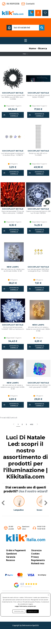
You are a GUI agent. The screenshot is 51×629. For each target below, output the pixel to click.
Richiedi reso (37, 563)
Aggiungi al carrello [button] (14, 114)
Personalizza (19, 611)
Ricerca (42, 48)
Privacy (35, 557)
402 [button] (31, 424)
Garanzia (10, 557)
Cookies (35, 553)
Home (32, 48)
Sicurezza (36, 550)
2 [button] (22, 424)
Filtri (24, 54)
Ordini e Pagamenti (16, 550)
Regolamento (38, 560)
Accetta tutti (32, 611)
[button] (9, 27)
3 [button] (26, 424)
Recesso (10, 560)
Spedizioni (11, 553)
